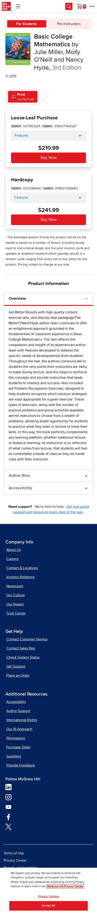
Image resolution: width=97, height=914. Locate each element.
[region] (48, 891)
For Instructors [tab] (69, 24)
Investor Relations (20, 577)
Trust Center (16, 613)
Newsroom (14, 586)
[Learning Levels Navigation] (18, 6)
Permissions (15, 738)
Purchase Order (18, 747)
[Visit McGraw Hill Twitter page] (8, 826)
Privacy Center (15, 860)
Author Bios (19, 476)
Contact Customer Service (27, 639)
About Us (13, 550)
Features (21, 135)
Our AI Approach (19, 729)
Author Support (18, 711)
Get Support (15, 666)
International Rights (21, 720)
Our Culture (15, 595)
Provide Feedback (20, 765)
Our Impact (15, 604)
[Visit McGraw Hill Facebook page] (8, 816)
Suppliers (13, 756)
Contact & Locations (22, 568)
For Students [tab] (26, 24)
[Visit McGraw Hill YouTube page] (8, 807)
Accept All (48, 905)
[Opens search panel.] (68, 6)
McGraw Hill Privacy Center (65, 886)
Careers (12, 559)
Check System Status (22, 657)
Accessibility (20, 488)
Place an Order (18, 675)
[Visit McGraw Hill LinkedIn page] (8, 787)
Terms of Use (14, 853)
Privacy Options (48, 896)
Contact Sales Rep (20, 648)
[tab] (22, 97)
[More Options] (92, 6)
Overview (17, 299)
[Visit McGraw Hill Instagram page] (8, 797)
